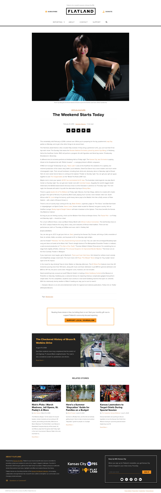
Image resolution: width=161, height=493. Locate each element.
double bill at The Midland (58, 192)
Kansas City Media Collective (40, 471)
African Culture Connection (90, 222)
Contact (84, 22)
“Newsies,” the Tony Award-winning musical (66, 241)
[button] (64, 22)
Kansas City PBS (17, 461)
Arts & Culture (78, 110)
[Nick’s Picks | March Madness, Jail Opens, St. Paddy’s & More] (46, 393)
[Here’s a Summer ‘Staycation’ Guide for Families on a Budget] (80, 393)
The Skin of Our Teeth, (67, 246)
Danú (71, 234)
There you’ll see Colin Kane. (81, 255)
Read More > (35, 437)
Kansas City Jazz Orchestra (98, 159)
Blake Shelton (76, 204)
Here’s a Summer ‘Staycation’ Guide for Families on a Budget (77, 407)
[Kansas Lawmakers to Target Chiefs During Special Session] (114, 393)
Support (97, 22)
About (72, 22)
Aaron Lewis (68, 206)
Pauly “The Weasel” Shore (86, 258)
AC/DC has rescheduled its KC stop (73, 180)
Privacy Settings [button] (128, 490)
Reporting (57, 22)
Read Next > (40, 360)
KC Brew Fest (96, 264)
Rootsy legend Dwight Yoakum (61, 209)
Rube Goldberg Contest (93, 273)
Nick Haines (37, 413)
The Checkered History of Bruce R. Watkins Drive (56, 341)
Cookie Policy (142, 490)
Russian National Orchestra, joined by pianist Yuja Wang (88, 150)
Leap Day (109, 141)
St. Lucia (52, 197)
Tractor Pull (104, 215)
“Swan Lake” (71, 166)
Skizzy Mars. (87, 188)
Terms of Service (149, 490)
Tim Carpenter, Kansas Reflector (111, 413)
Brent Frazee (71, 413)
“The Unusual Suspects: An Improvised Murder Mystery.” (84, 249)
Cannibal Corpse (84, 183)
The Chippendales (57, 177)
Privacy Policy (135, 490)
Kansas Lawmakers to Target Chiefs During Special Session (112, 407)
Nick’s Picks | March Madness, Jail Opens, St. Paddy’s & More (45, 407)
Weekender (49, 297)
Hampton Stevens (80, 124)
